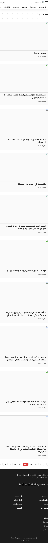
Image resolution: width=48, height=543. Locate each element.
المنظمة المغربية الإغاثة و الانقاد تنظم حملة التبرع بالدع (26, 141)
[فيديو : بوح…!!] (24, 36)
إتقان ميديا (22, 540)
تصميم (27, 540)
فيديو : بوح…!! (40, 53)
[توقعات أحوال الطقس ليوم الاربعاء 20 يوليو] (24, 254)
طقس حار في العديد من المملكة (32, 184)
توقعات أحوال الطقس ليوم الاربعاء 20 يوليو (26, 270)
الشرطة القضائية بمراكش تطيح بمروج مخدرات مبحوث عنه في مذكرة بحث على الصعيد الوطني (26, 314)
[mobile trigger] (46, 2)
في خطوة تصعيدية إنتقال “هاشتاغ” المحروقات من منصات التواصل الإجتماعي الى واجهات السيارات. (25, 449)
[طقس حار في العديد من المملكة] (24, 167)
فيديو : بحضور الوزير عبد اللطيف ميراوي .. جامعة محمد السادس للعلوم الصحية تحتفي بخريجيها (25, 358)
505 (31, 464)
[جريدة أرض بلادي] (37, 2)
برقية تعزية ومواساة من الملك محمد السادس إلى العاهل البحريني (24, 96)
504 (36, 464)
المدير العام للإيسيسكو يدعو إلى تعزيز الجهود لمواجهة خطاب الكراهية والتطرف (26, 227)
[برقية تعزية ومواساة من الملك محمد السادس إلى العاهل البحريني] (24, 78)
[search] (7, 2)
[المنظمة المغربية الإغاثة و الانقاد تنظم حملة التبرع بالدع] (24, 123)
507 (20, 464)
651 (5, 464)
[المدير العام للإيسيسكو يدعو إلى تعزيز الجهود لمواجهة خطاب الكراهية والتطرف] (24, 209)
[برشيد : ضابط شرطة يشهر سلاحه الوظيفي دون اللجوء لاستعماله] (24, 385)
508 (15, 464)
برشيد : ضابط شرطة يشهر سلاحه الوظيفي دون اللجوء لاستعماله (26, 403)
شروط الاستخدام (15, 538)
